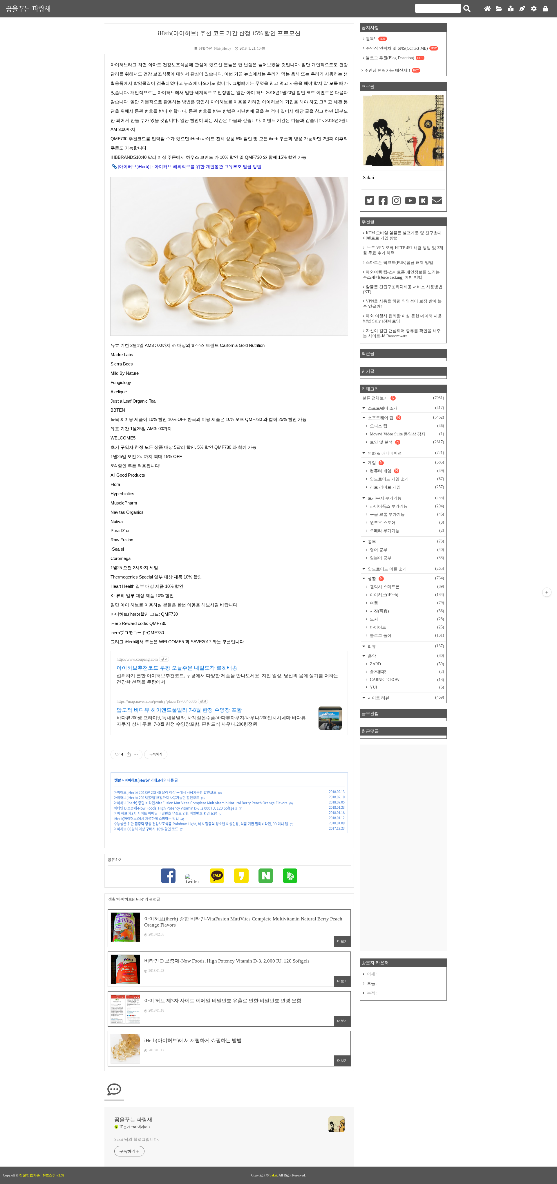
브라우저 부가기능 (405, 497)
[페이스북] (168, 876)
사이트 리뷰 (405, 697)
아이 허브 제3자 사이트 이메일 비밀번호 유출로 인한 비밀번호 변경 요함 (165, 813)
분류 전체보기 (403, 398)
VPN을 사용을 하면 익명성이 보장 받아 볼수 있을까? (402, 304)
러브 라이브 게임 (406, 487)
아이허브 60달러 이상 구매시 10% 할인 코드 (146, 829)
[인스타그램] (396, 201)
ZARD (406, 664)
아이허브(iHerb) (137, 780)
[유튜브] (410, 201)
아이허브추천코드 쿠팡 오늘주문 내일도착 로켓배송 (177, 668)
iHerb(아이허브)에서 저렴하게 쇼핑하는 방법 (146, 818)
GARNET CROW (406, 679)
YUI (406, 687)
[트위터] (192, 879)
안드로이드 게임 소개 (406, 479)
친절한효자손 (29, 1175)
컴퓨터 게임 (406, 470)
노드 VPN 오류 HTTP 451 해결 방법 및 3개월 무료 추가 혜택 (403, 250)
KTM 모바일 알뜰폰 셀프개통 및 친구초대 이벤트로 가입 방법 (402, 235)
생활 (118, 780)
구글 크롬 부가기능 (406, 514)
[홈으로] (487, 9)
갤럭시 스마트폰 (406, 586)
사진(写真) (406, 611)
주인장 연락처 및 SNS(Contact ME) (401, 48)
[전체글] (499, 9)
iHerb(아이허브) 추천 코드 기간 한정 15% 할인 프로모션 (229, 33)
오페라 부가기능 (406, 530)
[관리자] (534, 9)
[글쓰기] (522, 9)
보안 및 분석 (406, 442)
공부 (405, 541)
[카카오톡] (217, 876)
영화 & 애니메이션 (405, 452)
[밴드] (290, 876)
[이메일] (437, 201)
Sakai (273, 1175)
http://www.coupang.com (137, 659)
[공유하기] (128, 754)
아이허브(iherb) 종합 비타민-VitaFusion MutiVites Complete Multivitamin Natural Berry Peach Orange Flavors (200, 802)
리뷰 (405, 646)
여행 (406, 603)
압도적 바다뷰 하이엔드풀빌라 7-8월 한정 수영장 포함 (179, 710)
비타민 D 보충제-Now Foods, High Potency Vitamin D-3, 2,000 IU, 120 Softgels (175, 808)
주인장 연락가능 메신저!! (391, 70)
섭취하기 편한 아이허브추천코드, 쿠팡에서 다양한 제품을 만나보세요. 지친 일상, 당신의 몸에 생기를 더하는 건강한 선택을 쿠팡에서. (227, 678)
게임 (405, 462)
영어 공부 (406, 549)
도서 (406, 619)
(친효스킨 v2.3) (52, 1175)
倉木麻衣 (406, 671)
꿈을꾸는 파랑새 (28, 8)
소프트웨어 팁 (405, 417)
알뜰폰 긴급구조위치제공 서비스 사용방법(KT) (402, 289)
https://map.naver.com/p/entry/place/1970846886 (157, 701)
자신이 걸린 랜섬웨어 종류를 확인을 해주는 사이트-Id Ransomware (402, 333)
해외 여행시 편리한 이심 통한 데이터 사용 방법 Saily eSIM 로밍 (402, 318)
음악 (405, 655)
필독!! (376, 39)
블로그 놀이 (406, 635)
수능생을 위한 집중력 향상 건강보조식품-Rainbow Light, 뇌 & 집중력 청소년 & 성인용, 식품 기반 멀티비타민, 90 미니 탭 (201, 823)
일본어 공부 (406, 558)
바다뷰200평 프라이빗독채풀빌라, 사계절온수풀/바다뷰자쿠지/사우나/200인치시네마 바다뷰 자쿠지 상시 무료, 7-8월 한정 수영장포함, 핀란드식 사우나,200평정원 (211, 721)
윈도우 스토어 (406, 522)
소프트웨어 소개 (405, 408)
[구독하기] (546, 592)
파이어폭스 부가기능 (406, 506)
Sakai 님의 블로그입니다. (136, 1139)
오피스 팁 (406, 425)
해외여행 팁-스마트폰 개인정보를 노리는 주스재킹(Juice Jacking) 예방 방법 (401, 275)
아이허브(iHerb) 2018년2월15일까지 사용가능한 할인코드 (156, 797)
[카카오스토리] (241, 876)
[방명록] (510, 9)
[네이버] (265, 876)
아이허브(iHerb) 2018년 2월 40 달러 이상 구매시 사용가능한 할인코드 (165, 792)
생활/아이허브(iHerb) (215, 48)
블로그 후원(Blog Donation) (394, 58)
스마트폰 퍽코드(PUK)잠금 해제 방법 (399, 262)
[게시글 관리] (136, 754)
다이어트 (406, 627)
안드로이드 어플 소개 (405, 568)
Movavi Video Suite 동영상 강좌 (406, 434)
